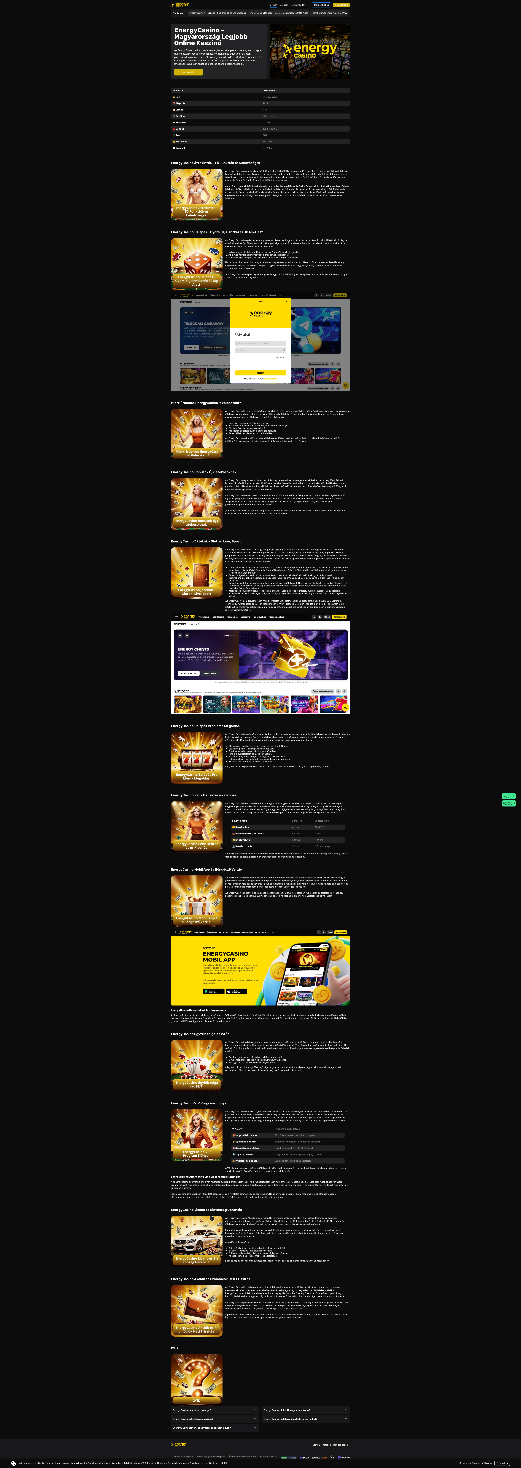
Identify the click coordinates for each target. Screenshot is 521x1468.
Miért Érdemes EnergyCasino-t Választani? (333, 13)
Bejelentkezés (321, 5)
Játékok (284, 5)
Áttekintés (188, 72)
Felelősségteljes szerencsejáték (211, 1457)
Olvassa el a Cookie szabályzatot (476, 1463)
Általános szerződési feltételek (242, 1457)
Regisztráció (341, 5)
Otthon (273, 5)
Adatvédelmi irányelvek (182, 1457)
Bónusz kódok (298, 5)
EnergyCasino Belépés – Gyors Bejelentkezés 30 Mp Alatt (279, 13)
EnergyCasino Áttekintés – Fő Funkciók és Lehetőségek (217, 13)
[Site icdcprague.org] (182, 5)
